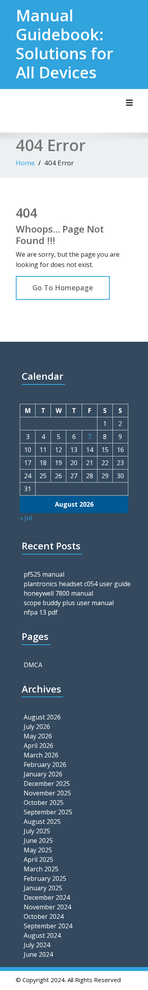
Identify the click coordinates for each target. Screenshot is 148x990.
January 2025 (43, 888)
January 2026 (43, 774)
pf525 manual (44, 574)
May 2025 (38, 850)
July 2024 (37, 945)
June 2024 (38, 954)
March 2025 (41, 869)
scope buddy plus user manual (69, 602)
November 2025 (47, 793)
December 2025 (47, 783)
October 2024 (44, 916)
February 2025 (45, 878)
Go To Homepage (62, 287)
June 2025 (38, 840)
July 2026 (37, 726)
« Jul (26, 517)
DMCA (33, 665)
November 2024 (47, 907)
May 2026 (38, 736)
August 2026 (42, 717)
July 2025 (37, 831)
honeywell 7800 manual (58, 593)
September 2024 (48, 926)
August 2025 (42, 821)
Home (25, 162)
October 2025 (44, 802)
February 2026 (45, 764)
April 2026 (38, 745)
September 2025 (48, 812)
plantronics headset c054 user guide (77, 583)
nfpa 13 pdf (41, 612)
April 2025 (38, 859)
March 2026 (41, 755)
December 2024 (47, 897)
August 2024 (42, 935)
